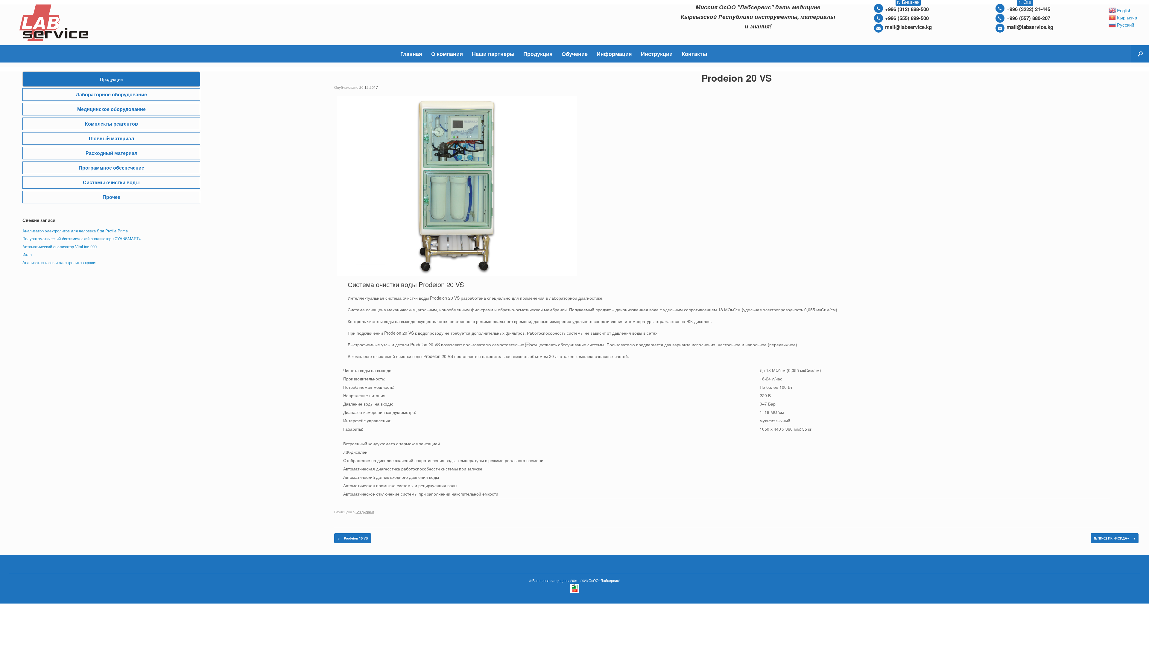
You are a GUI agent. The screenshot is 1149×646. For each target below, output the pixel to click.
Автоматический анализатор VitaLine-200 (59, 246)
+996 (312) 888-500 (907, 9)
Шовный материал (111, 138)
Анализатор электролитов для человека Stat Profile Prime (75, 231)
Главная (411, 54)
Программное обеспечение (111, 167)
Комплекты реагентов (111, 123)
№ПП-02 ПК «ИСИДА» (1114, 538)
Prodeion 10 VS (353, 538)
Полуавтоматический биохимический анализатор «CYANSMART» (81, 238)
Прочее (111, 197)
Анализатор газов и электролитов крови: (59, 262)
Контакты (694, 54)
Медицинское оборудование (111, 109)
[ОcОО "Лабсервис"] (53, 22)
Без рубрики (364, 511)
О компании (447, 54)
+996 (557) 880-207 (1028, 18)
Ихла (27, 254)
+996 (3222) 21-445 (1028, 9)
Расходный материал (111, 153)
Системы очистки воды (111, 182)
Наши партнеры (493, 54)
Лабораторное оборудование (111, 94)
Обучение (575, 54)
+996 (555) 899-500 (907, 18)
